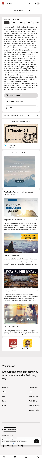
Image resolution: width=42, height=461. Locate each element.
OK (36, 441)
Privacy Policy (13, 443)
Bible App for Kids (27, 348)
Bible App (13, 348)
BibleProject (11, 147)
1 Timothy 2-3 (14, 145)
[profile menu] (36, 3)
